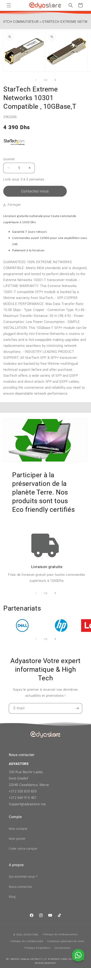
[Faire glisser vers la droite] (55, 80)
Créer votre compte (23, 848)
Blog (12, 896)
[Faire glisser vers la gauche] (36, 80)
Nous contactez (20, 886)
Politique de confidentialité (27, 941)
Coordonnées (63, 948)
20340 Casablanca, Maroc (29, 785)
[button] (9, 5)
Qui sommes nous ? (23, 876)
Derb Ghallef (18, 778)
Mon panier (17, 838)
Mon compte (18, 828)
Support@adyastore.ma (27, 804)
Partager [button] (14, 204)
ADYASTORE (30, 934)
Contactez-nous (35, 191)
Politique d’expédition (37, 948)
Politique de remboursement (60, 934)
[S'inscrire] (77, 708)
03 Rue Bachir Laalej (27, 772)
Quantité (9, 159)
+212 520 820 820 (23, 791)
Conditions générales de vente (65, 941)
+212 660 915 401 (23, 798)
